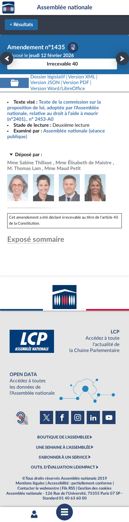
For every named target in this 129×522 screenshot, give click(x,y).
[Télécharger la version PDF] (73, 47)
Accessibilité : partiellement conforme (79, 483)
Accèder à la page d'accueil (8, 8)
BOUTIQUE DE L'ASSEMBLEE (63, 437)
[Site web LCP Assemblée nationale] (64, 341)
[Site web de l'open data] (64, 384)
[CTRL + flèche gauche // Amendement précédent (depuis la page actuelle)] (6, 58)
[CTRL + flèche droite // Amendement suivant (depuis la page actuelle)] (122, 58)
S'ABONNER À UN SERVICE (63, 457)
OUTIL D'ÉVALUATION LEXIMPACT (63, 467)
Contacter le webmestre (38, 488)
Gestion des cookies (95, 488)
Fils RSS (68, 488)
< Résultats (21, 24)
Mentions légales (30, 483)
